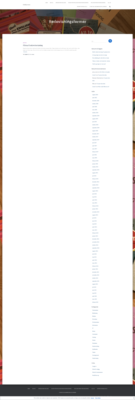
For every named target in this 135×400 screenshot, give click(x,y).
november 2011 (95, 275)
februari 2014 (95, 206)
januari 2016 (95, 163)
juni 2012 (94, 254)
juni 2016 (94, 154)
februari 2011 (95, 302)
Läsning (94, 337)
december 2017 (95, 133)
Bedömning (94, 313)
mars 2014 (94, 203)
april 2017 (94, 145)
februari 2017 (95, 151)
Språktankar (95, 349)
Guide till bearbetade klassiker (98, 6)
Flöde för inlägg (96, 369)
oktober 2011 (95, 278)
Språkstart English (61, 2)
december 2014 (95, 181)
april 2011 (94, 296)
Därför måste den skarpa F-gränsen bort (101, 52)
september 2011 (95, 281)
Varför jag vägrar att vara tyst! (99, 64)
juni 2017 (94, 142)
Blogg (51, 2)
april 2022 (94, 97)
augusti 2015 (95, 172)
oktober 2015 (95, 166)
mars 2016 (94, 157)
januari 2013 (95, 236)
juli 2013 (94, 218)
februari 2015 (95, 178)
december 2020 (95, 100)
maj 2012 (94, 257)
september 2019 (95, 115)
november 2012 (95, 242)
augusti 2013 (95, 215)
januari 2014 (95, 209)
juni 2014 (94, 193)
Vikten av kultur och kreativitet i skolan (101, 61)
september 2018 (95, 127)
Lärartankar (95, 334)
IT (92, 328)
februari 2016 (95, 160)
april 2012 (94, 260)
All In (109, 2)
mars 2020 (94, 109)
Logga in (94, 366)
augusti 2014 (95, 191)
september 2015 (95, 169)
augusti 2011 (95, 284)
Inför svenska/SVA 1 (82, 6)
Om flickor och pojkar (105, 72)
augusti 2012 (95, 251)
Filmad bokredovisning (33, 45)
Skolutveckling (95, 346)
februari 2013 (95, 233)
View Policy (98, 398)
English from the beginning (98, 2)
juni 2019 (94, 121)
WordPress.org (95, 375)
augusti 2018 (95, 130)
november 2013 (95, 212)
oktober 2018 (95, 124)
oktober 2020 (95, 103)
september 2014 (95, 187)
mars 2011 (94, 299)
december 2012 (95, 239)
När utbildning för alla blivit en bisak (100, 58)
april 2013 (94, 227)
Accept (92, 398)
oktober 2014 (95, 185)
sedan (31, 54)
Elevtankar (94, 319)
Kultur (93, 331)
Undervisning (95, 358)
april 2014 (94, 200)
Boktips (25, 42)
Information (95, 325)
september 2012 (95, 248)
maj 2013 (94, 224)
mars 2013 (94, 230)
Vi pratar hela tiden (102, 75)
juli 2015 (94, 175)
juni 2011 (94, 290)
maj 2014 (94, 197)
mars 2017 (94, 148)
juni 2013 (94, 221)
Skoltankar (94, 343)
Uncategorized (95, 355)
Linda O (94, 75)
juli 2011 (94, 287)
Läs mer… (25, 51)
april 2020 (94, 106)
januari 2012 (95, 269)
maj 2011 (94, 293)
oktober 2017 (95, 136)
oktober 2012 (95, 245)
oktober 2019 (95, 112)
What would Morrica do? (103, 86)
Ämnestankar (95, 310)
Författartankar (95, 322)
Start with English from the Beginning (78, 2)
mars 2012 (94, 263)
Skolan (93, 340)
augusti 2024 (95, 94)
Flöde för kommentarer (97, 372)
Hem (47, 2)
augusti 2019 (95, 118)
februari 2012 (95, 266)
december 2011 (95, 272)
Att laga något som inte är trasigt (99, 55)
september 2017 (95, 139)
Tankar (93, 352)
